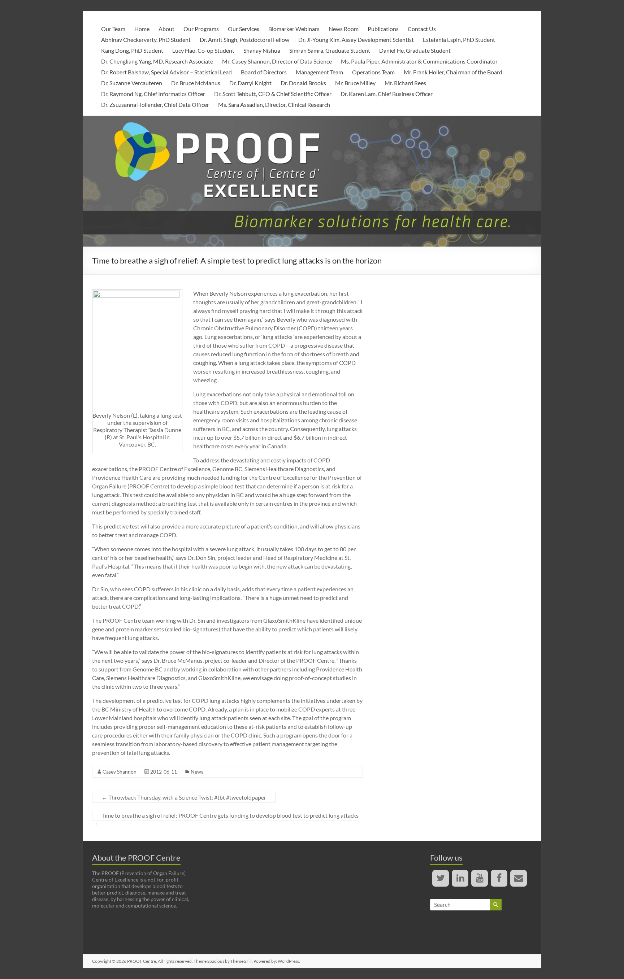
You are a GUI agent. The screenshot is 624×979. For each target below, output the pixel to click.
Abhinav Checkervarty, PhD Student (146, 39)
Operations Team (373, 72)
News (197, 772)
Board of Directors (264, 72)
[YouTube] (479, 878)
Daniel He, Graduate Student (415, 50)
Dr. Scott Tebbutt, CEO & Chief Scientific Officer (273, 93)
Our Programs (201, 28)
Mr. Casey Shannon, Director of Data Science (277, 61)
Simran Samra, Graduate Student (329, 50)
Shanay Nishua (261, 50)
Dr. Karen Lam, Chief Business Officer (387, 93)
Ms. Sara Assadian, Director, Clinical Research (274, 104)
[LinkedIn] (460, 878)
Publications (383, 28)
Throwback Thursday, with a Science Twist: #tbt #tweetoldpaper (183, 797)
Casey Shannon (119, 772)
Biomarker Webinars (294, 28)
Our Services (243, 28)
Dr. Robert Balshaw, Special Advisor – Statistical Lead (166, 72)
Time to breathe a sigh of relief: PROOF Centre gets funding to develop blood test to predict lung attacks (225, 819)
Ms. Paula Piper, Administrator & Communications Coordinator (419, 61)
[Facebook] (499, 878)
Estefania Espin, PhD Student (459, 39)
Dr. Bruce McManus (195, 82)
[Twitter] (440, 878)
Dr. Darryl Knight (250, 82)
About (166, 28)
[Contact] (518, 878)
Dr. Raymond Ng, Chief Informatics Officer (153, 93)
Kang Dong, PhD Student (132, 50)
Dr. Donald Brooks (303, 82)
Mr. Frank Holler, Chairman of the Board (453, 72)
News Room (344, 28)
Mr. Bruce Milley (355, 82)
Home (142, 28)
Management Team (319, 72)
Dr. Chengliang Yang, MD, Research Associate (157, 61)
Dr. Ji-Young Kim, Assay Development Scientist (356, 39)
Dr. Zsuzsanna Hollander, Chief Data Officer (155, 104)
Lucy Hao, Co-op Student (203, 50)
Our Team (113, 28)
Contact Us (422, 28)
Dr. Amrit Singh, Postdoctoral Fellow (244, 39)
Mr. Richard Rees (405, 82)
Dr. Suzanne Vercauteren (131, 82)
